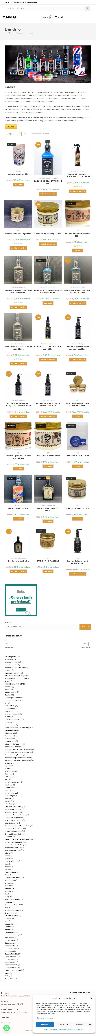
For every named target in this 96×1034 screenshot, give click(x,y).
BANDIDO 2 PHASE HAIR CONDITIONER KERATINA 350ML (77, 175)
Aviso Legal (80, 1030)
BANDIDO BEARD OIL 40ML (18, 174)
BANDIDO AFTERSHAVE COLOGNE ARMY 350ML (18, 348)
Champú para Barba (48, 506)
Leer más (18, 185)
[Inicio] (5, 33)
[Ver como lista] (25, 134)
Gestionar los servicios (45, 1018)
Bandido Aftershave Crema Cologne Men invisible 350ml (18, 404)
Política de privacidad (67, 1030)
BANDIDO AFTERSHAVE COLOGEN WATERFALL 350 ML (77, 291)
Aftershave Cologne (18, 287)
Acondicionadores (77, 171)
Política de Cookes (50, 1030)
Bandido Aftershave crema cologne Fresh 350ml (77, 348)
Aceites (18, 171)
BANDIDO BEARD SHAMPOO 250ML (48, 509)
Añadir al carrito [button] (48, 194)
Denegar (64, 1024)
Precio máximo (86, 648)
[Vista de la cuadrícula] (20, 134)
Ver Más (11, 126)
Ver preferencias (83, 1024)
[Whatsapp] (6, 1028)
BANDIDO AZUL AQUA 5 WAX (77, 456)
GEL (18, 231)
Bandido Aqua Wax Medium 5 (47, 456)
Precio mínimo (9, 648)
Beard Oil (18, 506)
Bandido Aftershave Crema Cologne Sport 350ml (48, 404)
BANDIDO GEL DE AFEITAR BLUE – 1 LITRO (48, 182)
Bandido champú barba (18, 561)
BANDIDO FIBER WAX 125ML (48, 561)
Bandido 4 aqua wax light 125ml (18, 233)
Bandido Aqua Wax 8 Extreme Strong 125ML (18, 457)
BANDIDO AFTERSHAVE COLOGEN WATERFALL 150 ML (48, 291)
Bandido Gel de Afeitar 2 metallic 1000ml (77, 562)
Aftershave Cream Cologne (48, 178)
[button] (91, 998)
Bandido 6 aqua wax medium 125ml (77, 234)
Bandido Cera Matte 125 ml (77, 508)
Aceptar (44, 1024)
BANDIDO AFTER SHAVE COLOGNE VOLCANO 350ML (18, 291)
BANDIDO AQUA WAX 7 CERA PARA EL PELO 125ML (77, 404)
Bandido (30, 33)
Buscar (8, 622)
